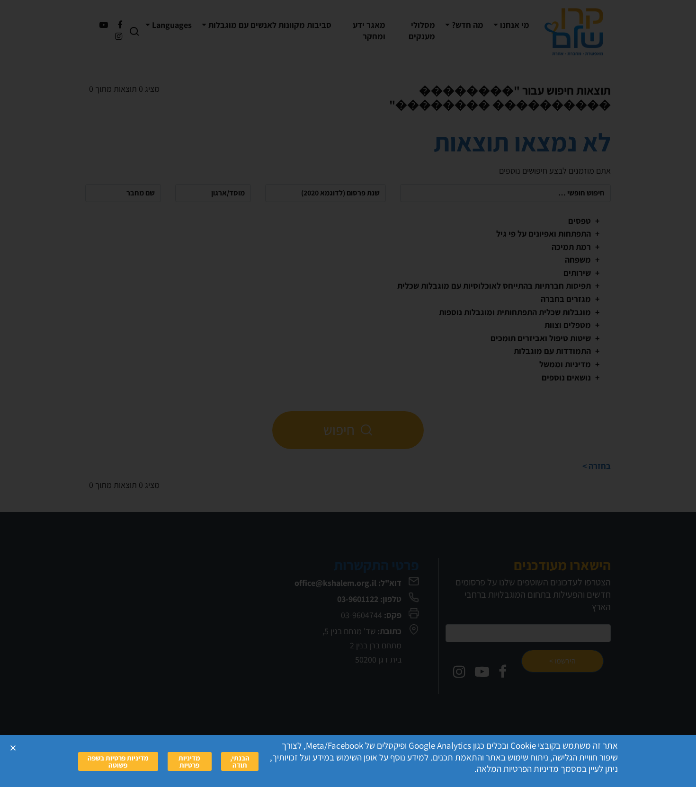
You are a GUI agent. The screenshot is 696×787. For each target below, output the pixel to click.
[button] (13, 748)
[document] (348, 393)
